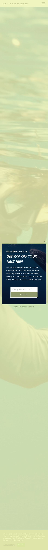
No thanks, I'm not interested (24, 307)
